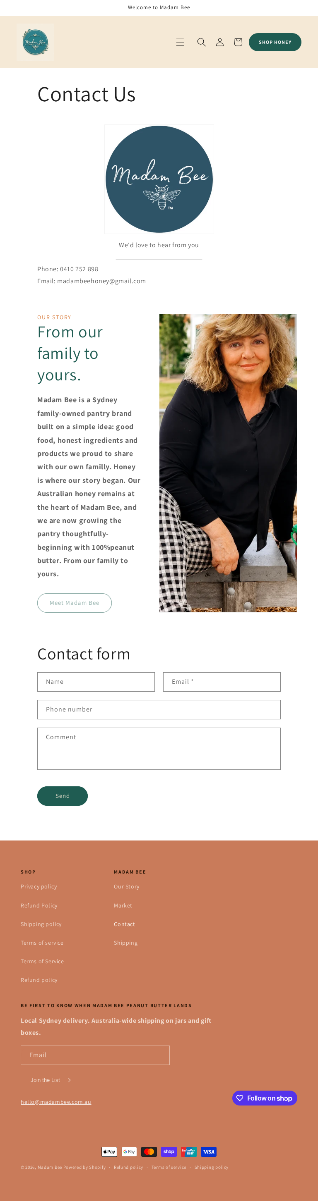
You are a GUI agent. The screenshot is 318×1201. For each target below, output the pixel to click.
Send (62, 796)
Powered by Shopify (84, 1167)
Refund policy (39, 980)
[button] (180, 42)
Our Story (126, 886)
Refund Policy (39, 905)
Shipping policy (41, 924)
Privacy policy (39, 886)
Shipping (125, 942)
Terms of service (42, 942)
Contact (124, 924)
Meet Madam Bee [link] (74, 602)
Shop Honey (275, 42)
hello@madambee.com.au (56, 1101)
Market (123, 905)
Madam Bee (50, 1167)
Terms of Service (42, 961)
